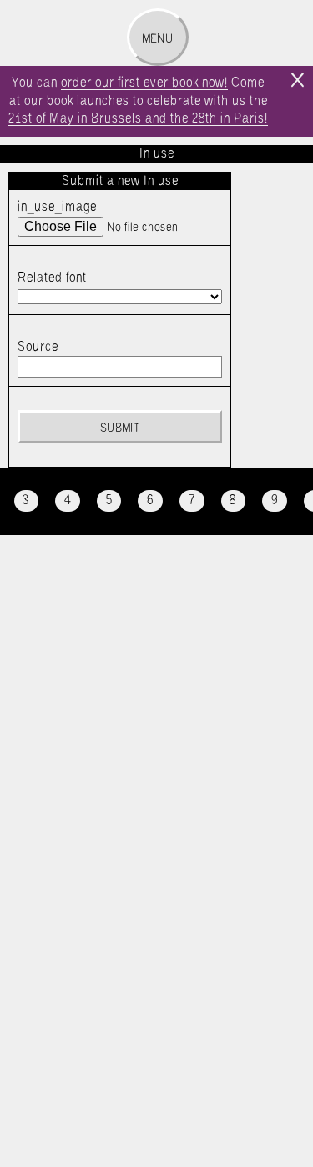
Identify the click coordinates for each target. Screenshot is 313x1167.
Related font (52, 278)
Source (38, 347)
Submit (119, 428)
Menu (157, 39)
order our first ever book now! (144, 83)
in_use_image (57, 207)
